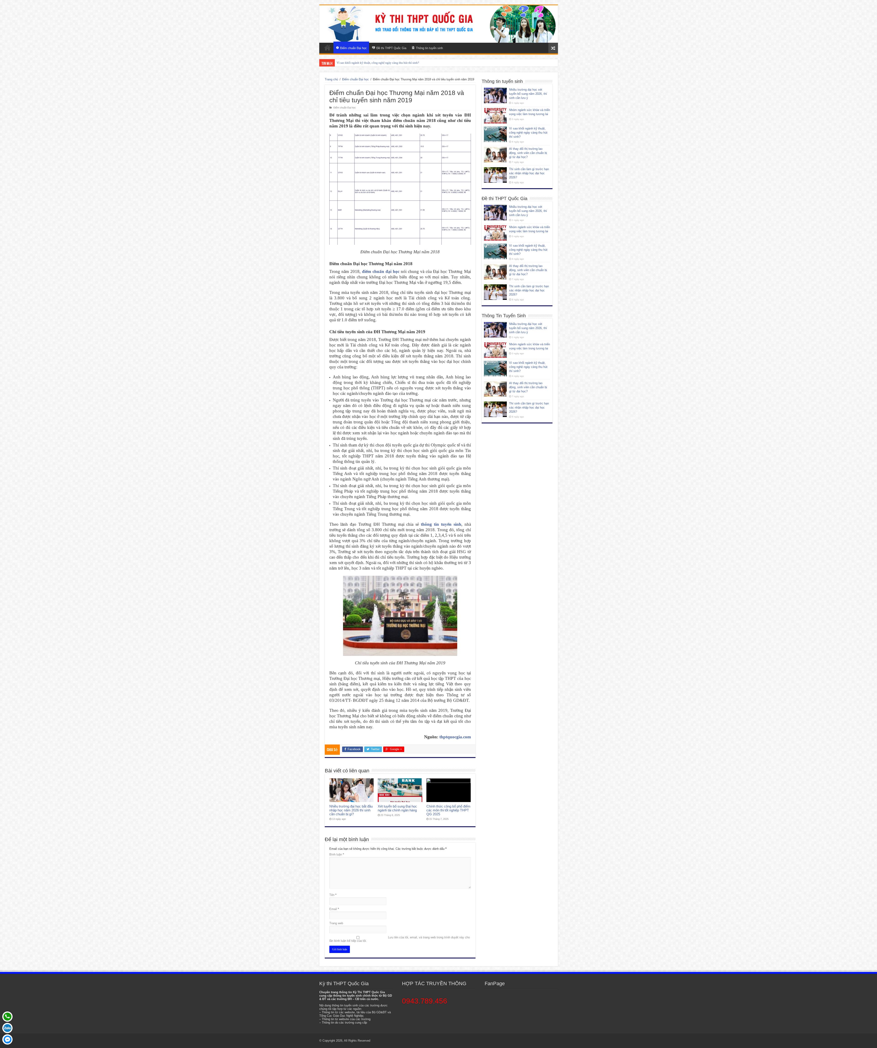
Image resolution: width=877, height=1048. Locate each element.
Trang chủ (331, 79)
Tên (332, 895)
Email (334, 909)
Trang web (336, 923)
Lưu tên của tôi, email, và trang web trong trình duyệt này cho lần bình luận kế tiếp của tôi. (399, 939)
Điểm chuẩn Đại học (355, 79)
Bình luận (336, 854)
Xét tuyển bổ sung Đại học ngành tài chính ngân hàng (397, 808)
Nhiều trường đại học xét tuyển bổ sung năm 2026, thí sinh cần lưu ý (528, 94)
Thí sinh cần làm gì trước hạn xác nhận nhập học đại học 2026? (376, 62)
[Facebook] (7, 1039)
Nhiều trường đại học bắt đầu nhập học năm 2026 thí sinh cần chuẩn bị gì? (351, 810)
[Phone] (7, 1016)
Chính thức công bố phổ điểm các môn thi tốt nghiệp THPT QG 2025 (448, 810)
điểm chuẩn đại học (380, 271)
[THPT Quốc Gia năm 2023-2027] (438, 24)
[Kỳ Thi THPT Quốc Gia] (327, 47)
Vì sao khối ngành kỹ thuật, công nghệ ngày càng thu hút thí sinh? (528, 132)
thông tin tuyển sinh (441, 524)
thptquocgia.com (455, 736)
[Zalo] (7, 1028)
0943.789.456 (424, 1001)
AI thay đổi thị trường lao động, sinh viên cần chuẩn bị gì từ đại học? (528, 153)
